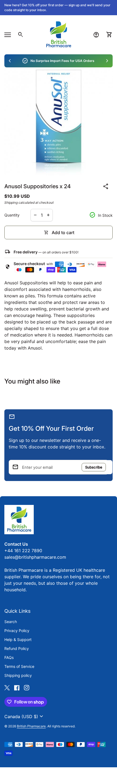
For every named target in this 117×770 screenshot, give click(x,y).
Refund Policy (16, 648)
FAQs (9, 657)
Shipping (11, 202)
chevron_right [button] (107, 61)
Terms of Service (19, 666)
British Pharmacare (31, 726)
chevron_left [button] (10, 61)
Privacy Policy (16, 630)
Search (10, 621)
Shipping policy (18, 675)
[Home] (58, 34)
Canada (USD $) (24, 716)
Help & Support (18, 639)
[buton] (24, 716)
